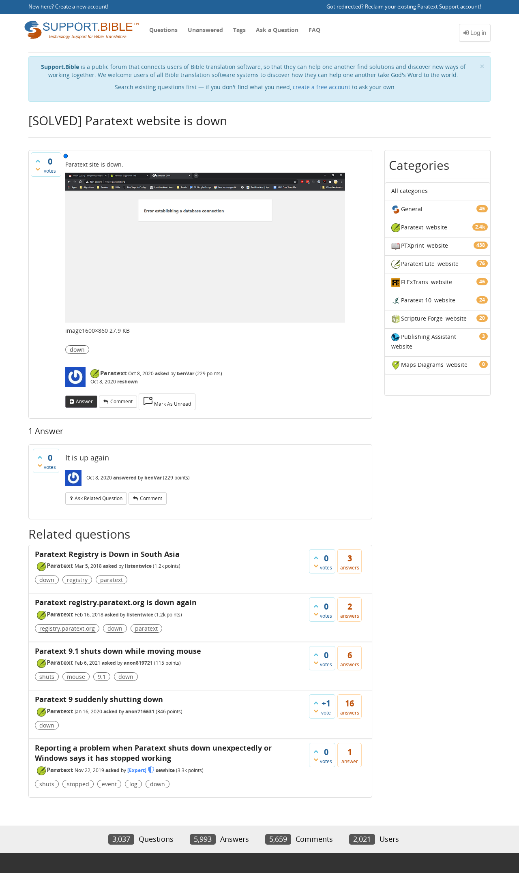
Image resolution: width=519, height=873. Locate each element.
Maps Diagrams (422, 364)
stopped (78, 784)
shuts (46, 676)
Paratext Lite (418, 263)
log (133, 784)
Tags (239, 30)
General (411, 209)
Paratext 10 (416, 300)
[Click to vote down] (37, 169)
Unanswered (205, 30)
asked (162, 373)
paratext (111, 580)
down (77, 349)
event (109, 784)
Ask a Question (277, 30)
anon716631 (139, 711)
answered (125, 477)
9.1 (102, 676)
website (436, 227)
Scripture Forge (422, 318)
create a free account (321, 87)
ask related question (98, 498)
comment (121, 401)
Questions (163, 30)
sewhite (165, 770)
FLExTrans (414, 282)
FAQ (314, 30)
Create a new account (81, 6)
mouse (76, 676)
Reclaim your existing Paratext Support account (422, 6)
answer (84, 401)
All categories (409, 191)
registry (77, 580)
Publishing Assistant (428, 336)
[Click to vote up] (37, 161)
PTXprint (412, 245)
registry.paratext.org (67, 628)
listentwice (138, 566)
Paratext (113, 373)
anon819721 (138, 662)
